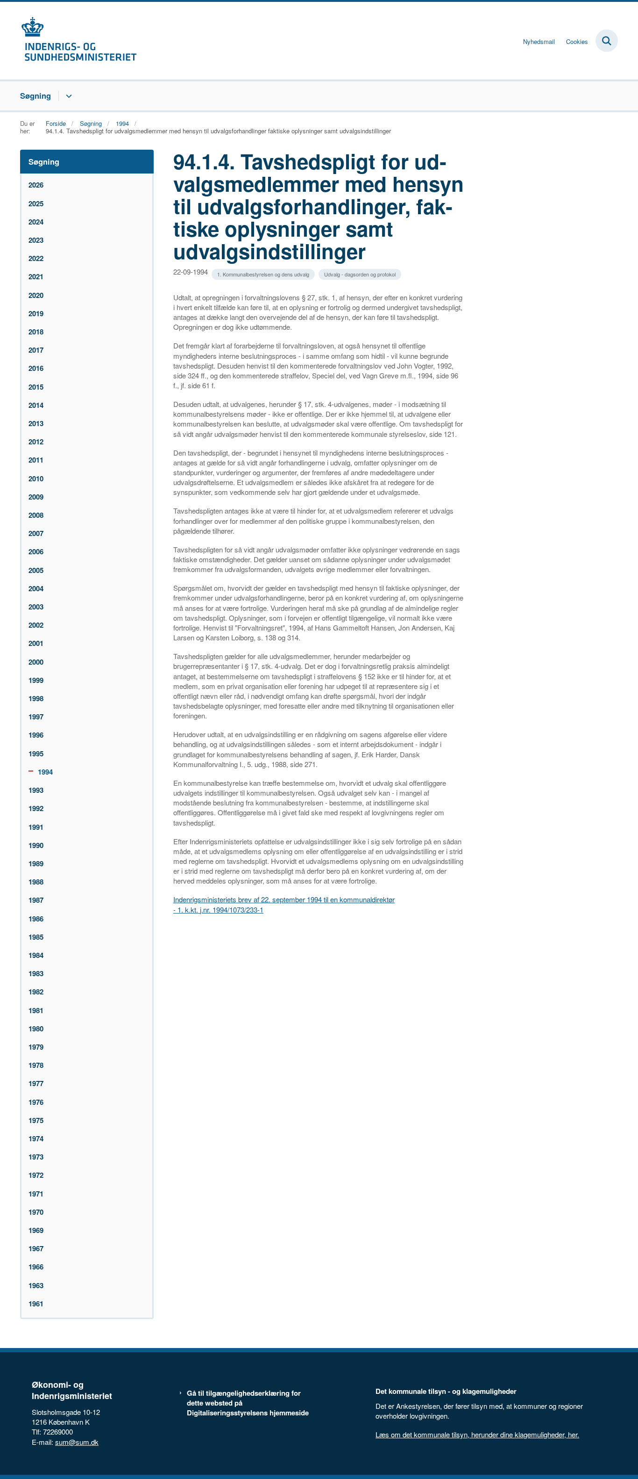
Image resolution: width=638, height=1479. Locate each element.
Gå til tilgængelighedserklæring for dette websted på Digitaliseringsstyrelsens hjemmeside (248, 1403)
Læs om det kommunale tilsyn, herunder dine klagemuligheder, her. (477, 1434)
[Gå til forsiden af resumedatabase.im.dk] (78, 41)
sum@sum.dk (77, 1442)
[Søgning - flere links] (67, 96)
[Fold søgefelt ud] (606, 40)
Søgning (35, 95)
